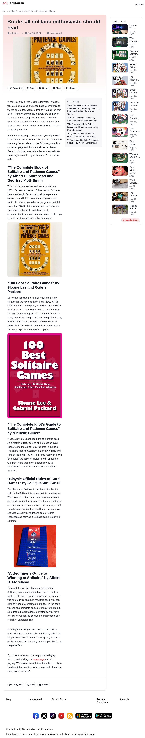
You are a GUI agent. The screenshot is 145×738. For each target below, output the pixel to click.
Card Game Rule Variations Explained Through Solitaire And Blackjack (134, 143)
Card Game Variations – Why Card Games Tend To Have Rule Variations (134, 168)
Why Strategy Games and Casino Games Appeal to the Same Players (134, 39)
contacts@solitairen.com (82, 734)
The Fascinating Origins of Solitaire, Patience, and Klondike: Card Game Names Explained (134, 130)
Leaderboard (35, 699)
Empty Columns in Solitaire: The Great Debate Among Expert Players (134, 91)
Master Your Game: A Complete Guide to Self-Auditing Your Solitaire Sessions (134, 65)
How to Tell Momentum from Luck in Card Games (134, 27)
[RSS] (70, 716)
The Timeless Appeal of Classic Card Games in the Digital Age (134, 194)
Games (139, 4)
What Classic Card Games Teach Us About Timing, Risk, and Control (134, 181)
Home (5, 11)
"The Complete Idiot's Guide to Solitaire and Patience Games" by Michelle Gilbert (82, 127)
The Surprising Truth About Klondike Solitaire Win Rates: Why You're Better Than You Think (134, 117)
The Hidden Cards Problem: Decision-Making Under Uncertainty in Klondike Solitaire (134, 78)
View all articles (130, 220)
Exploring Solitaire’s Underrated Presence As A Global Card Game (134, 52)
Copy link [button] (17, 88)
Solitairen (27, 729)
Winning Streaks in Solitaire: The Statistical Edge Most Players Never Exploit (134, 155)
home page (38, 659)
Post (32, 88)
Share (45, 88)
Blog (13, 11)
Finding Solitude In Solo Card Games (133, 207)
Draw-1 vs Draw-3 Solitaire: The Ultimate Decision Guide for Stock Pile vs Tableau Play (134, 104)
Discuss (73, 88)
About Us (124, 699)
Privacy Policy (59, 699)
